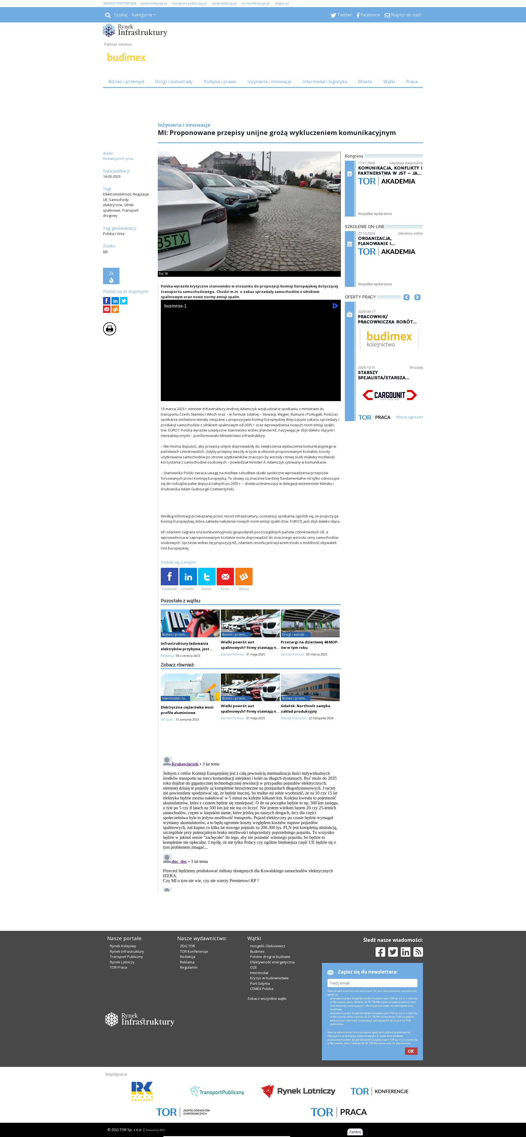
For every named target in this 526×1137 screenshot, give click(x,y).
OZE (253, 967)
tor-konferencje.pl (256, 3)
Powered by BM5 (155, 1130)
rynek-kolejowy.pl (153, 3)
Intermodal (259, 972)
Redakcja (187, 956)
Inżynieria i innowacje (269, 82)
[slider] (251, 389)
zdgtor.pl (282, 3)
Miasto (365, 82)
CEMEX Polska (261, 988)
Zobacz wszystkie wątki (266, 998)
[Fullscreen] (334, 395)
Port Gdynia (260, 983)
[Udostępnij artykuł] (115, 300)
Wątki (389, 82)
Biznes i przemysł (126, 82)
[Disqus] (251, 823)
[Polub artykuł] (106, 300)
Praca (412, 82)
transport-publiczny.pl (189, 3)
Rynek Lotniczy (122, 962)
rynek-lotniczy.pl (224, 3)
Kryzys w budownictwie (269, 977)
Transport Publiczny (126, 956)
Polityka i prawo (220, 82)
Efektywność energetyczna (272, 962)
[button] (406, 305)
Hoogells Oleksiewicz (267, 945)
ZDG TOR (187, 945)
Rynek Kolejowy (123, 945)
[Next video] (182, 395)
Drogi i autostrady (174, 82)
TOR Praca (118, 967)
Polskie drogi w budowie (270, 956)
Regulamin (189, 967)
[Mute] (196, 395)
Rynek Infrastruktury (127, 951)
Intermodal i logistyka (324, 82)
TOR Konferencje (194, 951)
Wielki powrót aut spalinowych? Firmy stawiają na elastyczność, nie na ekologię (249, 647)
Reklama (187, 962)
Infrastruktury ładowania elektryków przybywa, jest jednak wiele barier (185, 649)
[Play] (168, 395)
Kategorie (142, 15)
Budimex (257, 951)
